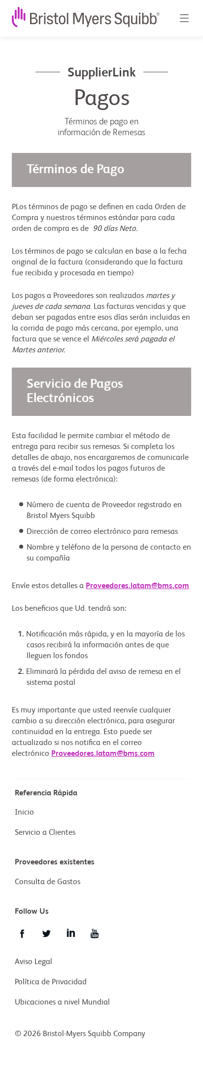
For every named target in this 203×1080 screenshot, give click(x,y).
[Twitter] (46, 933)
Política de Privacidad (51, 982)
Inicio (24, 813)
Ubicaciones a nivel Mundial (62, 1002)
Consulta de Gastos (47, 882)
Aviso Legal (33, 962)
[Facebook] (22, 933)
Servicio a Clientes (45, 833)
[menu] (184, 18)
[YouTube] (94, 933)
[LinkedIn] (70, 933)
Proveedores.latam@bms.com (137, 586)
